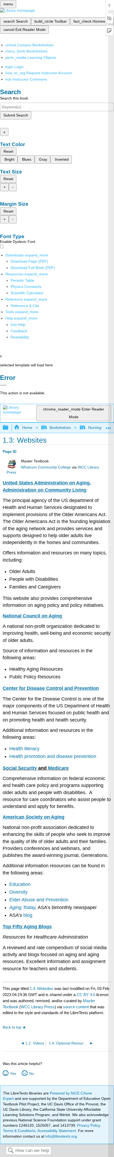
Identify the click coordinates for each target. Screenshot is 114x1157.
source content (76, 1007)
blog (27, 915)
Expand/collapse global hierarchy (9, 427)
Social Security (20, 768)
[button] (19, 331)
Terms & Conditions (19, 1131)
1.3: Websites (41, 988)
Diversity (18, 892)
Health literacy (24, 748)
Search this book (14, 98)
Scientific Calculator (27, 293)
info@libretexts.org (60, 1136)
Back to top (12, 1027)
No (31, 1073)
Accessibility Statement (56, 1131)
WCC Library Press (38, 1007)
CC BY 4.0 (86, 994)
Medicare (58, 768)
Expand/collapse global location (108, 426)
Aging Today (22, 907)
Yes (13, 1073)
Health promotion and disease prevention (52, 756)
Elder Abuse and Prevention (38, 899)
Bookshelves (60, 427)
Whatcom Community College (46, 467)
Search (10, 1151)
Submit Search (15, 115)
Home (27, 427)
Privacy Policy (88, 1125)
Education (19, 884)
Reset (8, 151)
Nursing (94, 427)
